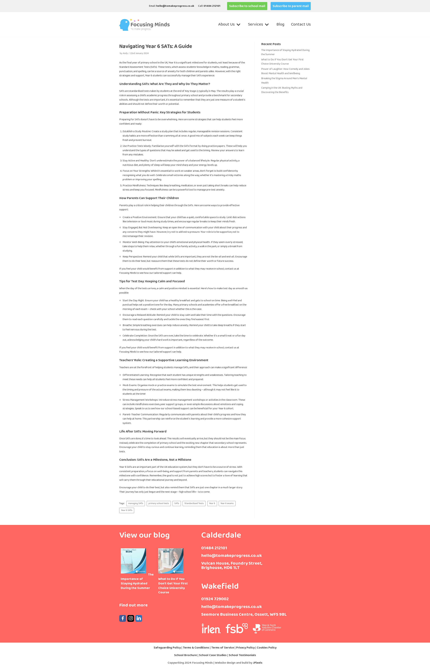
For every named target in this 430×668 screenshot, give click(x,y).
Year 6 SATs (126, 510)
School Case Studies (213, 655)
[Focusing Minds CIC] (144, 24)
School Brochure (186, 655)
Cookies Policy (266, 647)
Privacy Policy (245, 647)
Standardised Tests (194, 503)
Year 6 (212, 503)
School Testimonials (242, 655)
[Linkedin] (138, 618)
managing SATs (135, 503)
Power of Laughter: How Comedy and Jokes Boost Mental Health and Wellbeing (285, 71)
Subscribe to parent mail (291, 6)
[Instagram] (130, 618)
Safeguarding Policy (167, 647)
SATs (176, 503)
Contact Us (301, 24)
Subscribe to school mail (247, 6)
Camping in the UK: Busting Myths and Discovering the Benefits (281, 90)
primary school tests (158, 503)
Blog (280, 24)
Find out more (133, 605)
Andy (125, 53)
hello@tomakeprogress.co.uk (175, 6)
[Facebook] (122, 618)
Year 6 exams (227, 503)
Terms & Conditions (196, 647)
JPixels (257, 662)
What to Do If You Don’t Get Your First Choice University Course (282, 62)
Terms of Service (222, 647)
